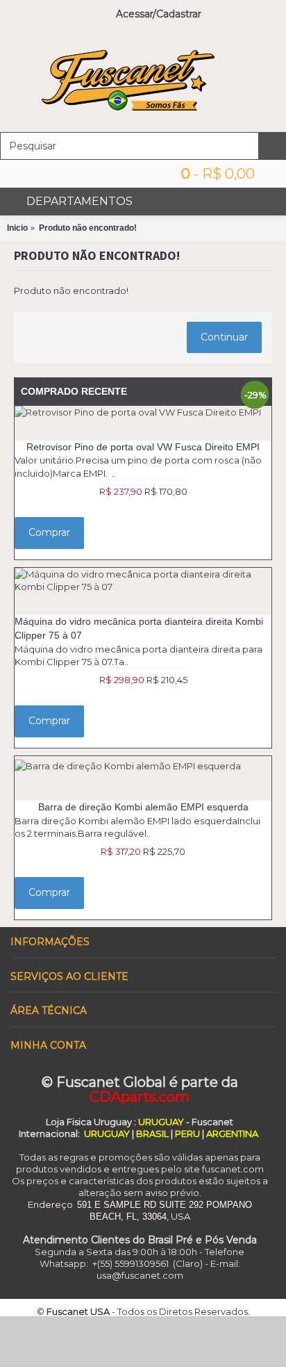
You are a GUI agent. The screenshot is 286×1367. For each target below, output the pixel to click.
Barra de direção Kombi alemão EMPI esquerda (143, 806)
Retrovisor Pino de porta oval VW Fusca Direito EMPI (143, 446)
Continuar (224, 337)
